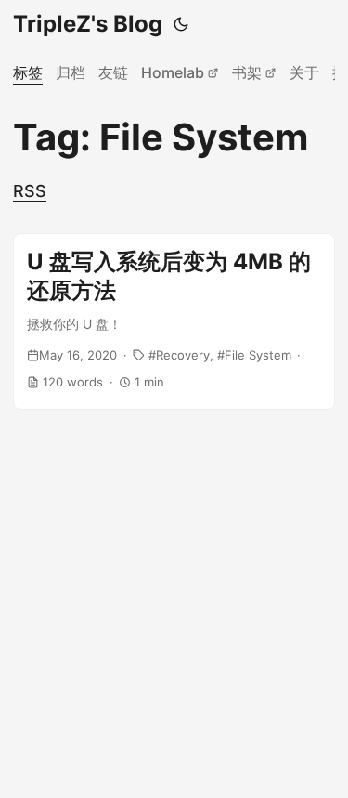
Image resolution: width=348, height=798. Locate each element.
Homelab (172, 72)
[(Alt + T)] (181, 24)
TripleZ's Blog (87, 23)
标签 (28, 72)
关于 (304, 72)
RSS (29, 191)
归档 (70, 72)
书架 (247, 72)
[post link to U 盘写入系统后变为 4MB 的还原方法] (174, 321)
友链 (113, 72)
